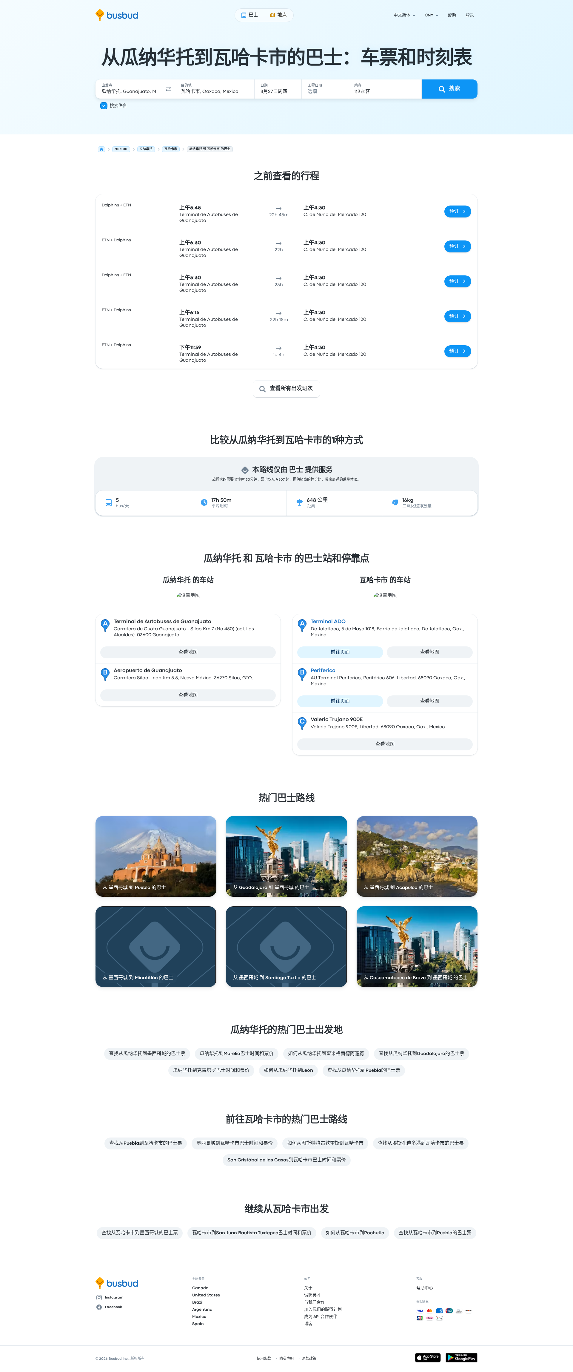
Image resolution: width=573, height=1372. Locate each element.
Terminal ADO (328, 622)
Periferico (323, 671)
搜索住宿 (118, 106)
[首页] (101, 149)
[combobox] (128, 89)
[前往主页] (117, 15)
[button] (168, 89)
